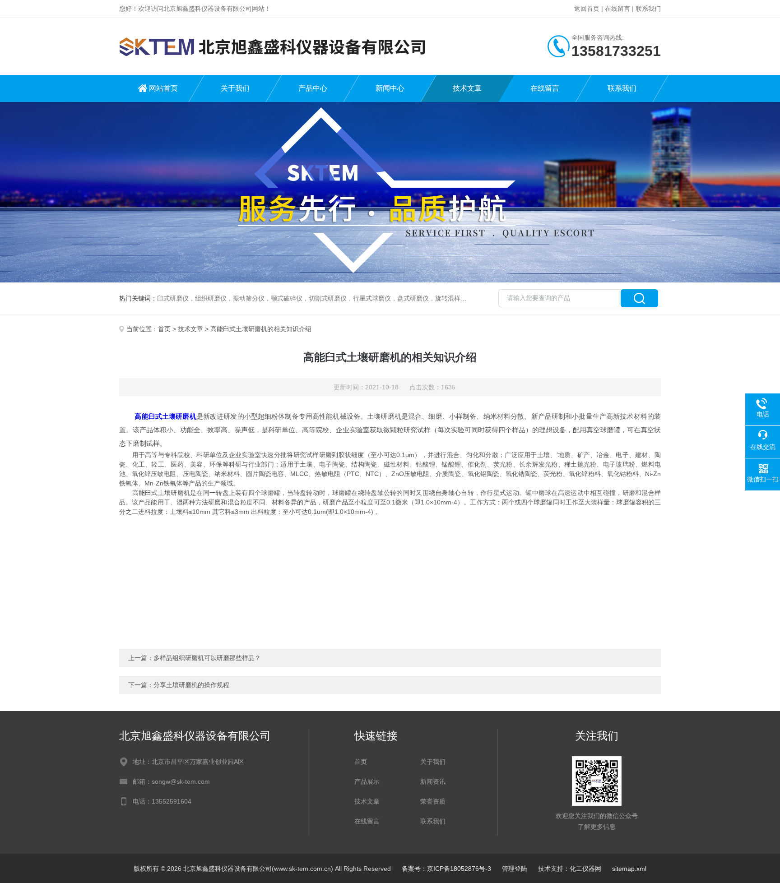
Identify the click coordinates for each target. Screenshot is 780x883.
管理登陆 (514, 868)
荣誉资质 (433, 801)
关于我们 (235, 88)
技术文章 (467, 88)
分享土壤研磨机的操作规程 (191, 685)
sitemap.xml (629, 868)
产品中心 (312, 88)
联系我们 (648, 8)
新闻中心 (390, 88)
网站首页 (163, 88)
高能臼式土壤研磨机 (165, 416)
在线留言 (617, 8)
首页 (164, 329)
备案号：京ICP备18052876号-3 (446, 868)
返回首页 (586, 8)
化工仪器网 (585, 868)
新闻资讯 (433, 781)
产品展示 (367, 781)
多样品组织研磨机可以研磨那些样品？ (207, 657)
